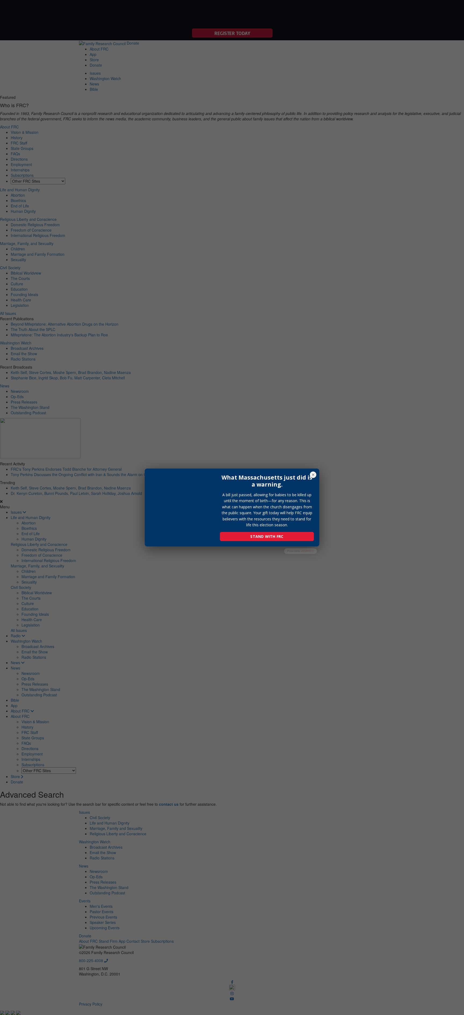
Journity (307, 550)
